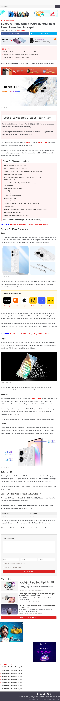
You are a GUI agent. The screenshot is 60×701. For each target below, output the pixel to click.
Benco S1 (29, 143)
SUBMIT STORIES (39, 697)
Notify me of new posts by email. (13, 567)
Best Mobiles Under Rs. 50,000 (11, 686)
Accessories (40, 590)
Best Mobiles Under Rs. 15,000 (11, 670)
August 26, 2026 (33, 602)
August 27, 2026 (32, 590)
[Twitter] (48, 694)
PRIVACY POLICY (50, 697)
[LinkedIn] (51, 694)
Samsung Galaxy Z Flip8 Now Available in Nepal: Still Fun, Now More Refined (37, 594)
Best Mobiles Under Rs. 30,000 (11, 676)
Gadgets (40, 602)
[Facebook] (37, 694)
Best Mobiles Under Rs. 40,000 (11, 682)
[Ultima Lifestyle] (44, 661)
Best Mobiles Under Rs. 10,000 (11, 667)
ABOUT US (22, 697)
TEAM (27, 697)
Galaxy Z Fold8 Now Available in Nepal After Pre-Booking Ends (37, 606)
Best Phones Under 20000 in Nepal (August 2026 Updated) (29, 224)
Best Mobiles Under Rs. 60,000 (11, 689)
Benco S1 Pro (42, 143)
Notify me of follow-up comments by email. (15, 563)
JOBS (31, 697)
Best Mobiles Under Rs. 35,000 (11, 679)
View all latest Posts (28, 618)
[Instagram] (44, 694)
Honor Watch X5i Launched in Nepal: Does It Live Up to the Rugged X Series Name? (37, 583)
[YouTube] (41, 694)
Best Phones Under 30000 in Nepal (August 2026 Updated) (29, 334)
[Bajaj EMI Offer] (11, 641)
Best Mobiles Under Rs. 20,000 (11, 673)
